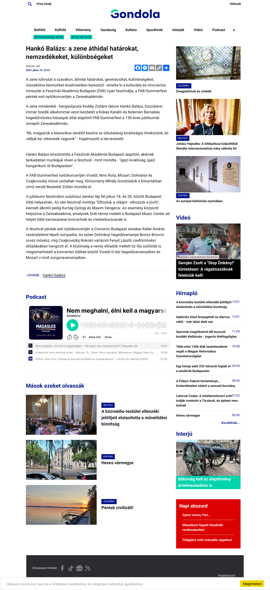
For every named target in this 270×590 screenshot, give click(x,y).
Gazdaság (108, 30)
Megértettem (252, 583)
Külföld (60, 30)
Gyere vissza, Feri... (196, 515)
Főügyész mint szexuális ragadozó (207, 540)
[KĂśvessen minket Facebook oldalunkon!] (62, 568)
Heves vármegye (117, 462)
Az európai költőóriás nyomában (199, 201)
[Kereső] (30, 4)
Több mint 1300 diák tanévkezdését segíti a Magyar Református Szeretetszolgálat (201, 351)
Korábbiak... (231, 423)
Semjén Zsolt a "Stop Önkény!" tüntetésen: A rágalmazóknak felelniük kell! (206, 269)
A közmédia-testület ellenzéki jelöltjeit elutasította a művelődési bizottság (134, 418)
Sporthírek (154, 30)
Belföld (39, 30)
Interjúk (178, 30)
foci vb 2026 (82, 37)
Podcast (218, 30)
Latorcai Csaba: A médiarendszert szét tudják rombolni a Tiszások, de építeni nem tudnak (207, 400)
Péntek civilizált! (117, 507)
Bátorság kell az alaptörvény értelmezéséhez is (204, 482)
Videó (198, 30)
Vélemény (83, 30)
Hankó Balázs (54, 275)
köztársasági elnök (50, 37)
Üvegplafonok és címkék (193, 91)
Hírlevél (235, 4)
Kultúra (131, 30)
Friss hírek (44, 4)
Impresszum (226, 575)
